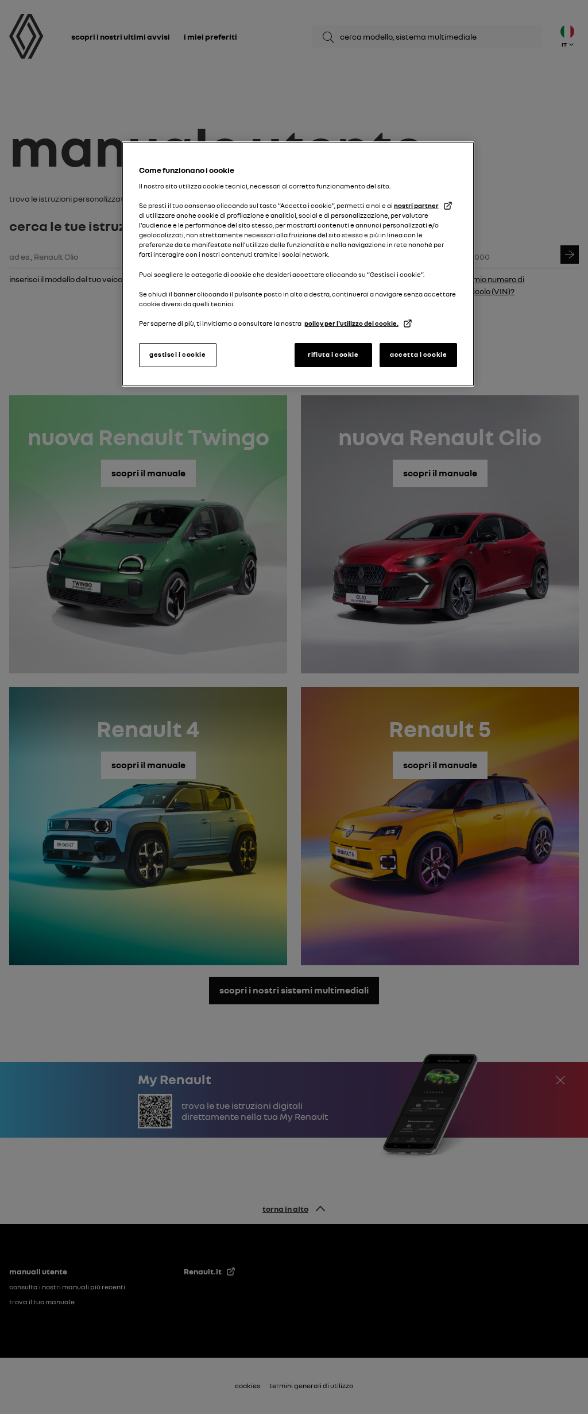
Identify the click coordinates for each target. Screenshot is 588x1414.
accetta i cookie (418, 354)
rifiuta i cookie (333, 354)
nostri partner (416, 206)
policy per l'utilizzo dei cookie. (351, 323)
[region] (298, 264)
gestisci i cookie (177, 354)
